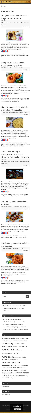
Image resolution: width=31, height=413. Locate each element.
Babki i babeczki (4, 22)
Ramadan (17, 112)
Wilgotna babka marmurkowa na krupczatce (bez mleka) (15, 17)
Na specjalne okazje (25, 22)
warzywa (4, 370)
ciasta (14, 55)
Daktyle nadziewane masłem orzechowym (13, 308)
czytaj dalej (19, 49)
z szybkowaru (23, 375)
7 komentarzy (25, 26)
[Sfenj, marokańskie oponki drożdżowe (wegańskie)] (15, 78)
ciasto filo (21, 340)
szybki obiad (12, 367)
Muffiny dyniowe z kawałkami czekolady (14, 203)
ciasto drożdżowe (13, 341)
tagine (17, 367)
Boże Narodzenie (11, 161)
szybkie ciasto (9, 283)
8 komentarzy (25, 69)
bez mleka (11, 55)
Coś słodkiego (10, 22)
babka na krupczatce (18, 54)
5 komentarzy (25, 165)
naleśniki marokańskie (21, 144)
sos (8, 367)
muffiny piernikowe (17, 195)
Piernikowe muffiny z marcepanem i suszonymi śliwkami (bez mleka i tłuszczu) (15, 154)
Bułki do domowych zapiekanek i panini (16, 327)
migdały (14, 359)
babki (7, 55)
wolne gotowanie (11, 372)
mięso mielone (19, 359)
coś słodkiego (18, 55)
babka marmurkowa (10, 54)
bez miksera (8, 194)
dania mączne (21, 143)
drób (22, 346)
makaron (16, 357)
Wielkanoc (3, 24)
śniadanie (11, 145)
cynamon (22, 235)
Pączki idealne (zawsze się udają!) (14, 324)
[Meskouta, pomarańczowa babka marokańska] (15, 259)
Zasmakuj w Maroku (20, 67)
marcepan (7, 195)
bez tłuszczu (15, 143)
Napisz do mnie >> (6, 386)
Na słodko (8, 67)
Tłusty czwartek (13, 67)
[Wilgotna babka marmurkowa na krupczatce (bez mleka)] (15, 35)
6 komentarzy (25, 250)
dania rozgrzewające (16, 346)
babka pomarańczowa (10, 280)
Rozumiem (17, 409)
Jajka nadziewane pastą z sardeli (15, 319)
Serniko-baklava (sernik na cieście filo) (15, 322)
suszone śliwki (23, 195)
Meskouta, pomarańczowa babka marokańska (15, 244)
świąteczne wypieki (24, 55)
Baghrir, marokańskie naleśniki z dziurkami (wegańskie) (14, 108)
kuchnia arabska (23, 98)
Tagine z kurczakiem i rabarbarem (11, 305)
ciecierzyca (25, 340)
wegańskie (17, 101)
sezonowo (20, 237)
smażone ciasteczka (5, 101)
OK (27, 296)
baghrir (7, 143)
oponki (25, 99)
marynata (9, 359)
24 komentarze (25, 114)
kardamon (7, 237)
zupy (27, 375)
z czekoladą (24, 237)
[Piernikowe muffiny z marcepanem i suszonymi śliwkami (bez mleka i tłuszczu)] (15, 174)
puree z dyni (15, 237)
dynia (26, 235)
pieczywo (4, 362)
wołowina (18, 373)
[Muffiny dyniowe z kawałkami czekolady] (15, 217)
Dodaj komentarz (25, 208)
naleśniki (14, 144)
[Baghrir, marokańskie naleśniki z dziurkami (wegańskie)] (15, 123)
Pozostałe (13, 112)
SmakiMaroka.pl (9, 409)
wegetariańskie (21, 145)
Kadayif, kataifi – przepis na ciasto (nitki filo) (17, 329)
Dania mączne (8, 112)
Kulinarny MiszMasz (17, 22)
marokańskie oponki (10, 99)
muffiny (11, 195)
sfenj (28, 99)
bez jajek (7, 98)
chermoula (22, 338)
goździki (2, 237)
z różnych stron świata (11, 375)
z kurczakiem (25, 373)
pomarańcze (3, 283)
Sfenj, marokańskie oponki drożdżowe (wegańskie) (13, 64)
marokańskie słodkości (19, 99)
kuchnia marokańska (9, 144)
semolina (7, 145)
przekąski (9, 362)
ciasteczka (5, 341)
